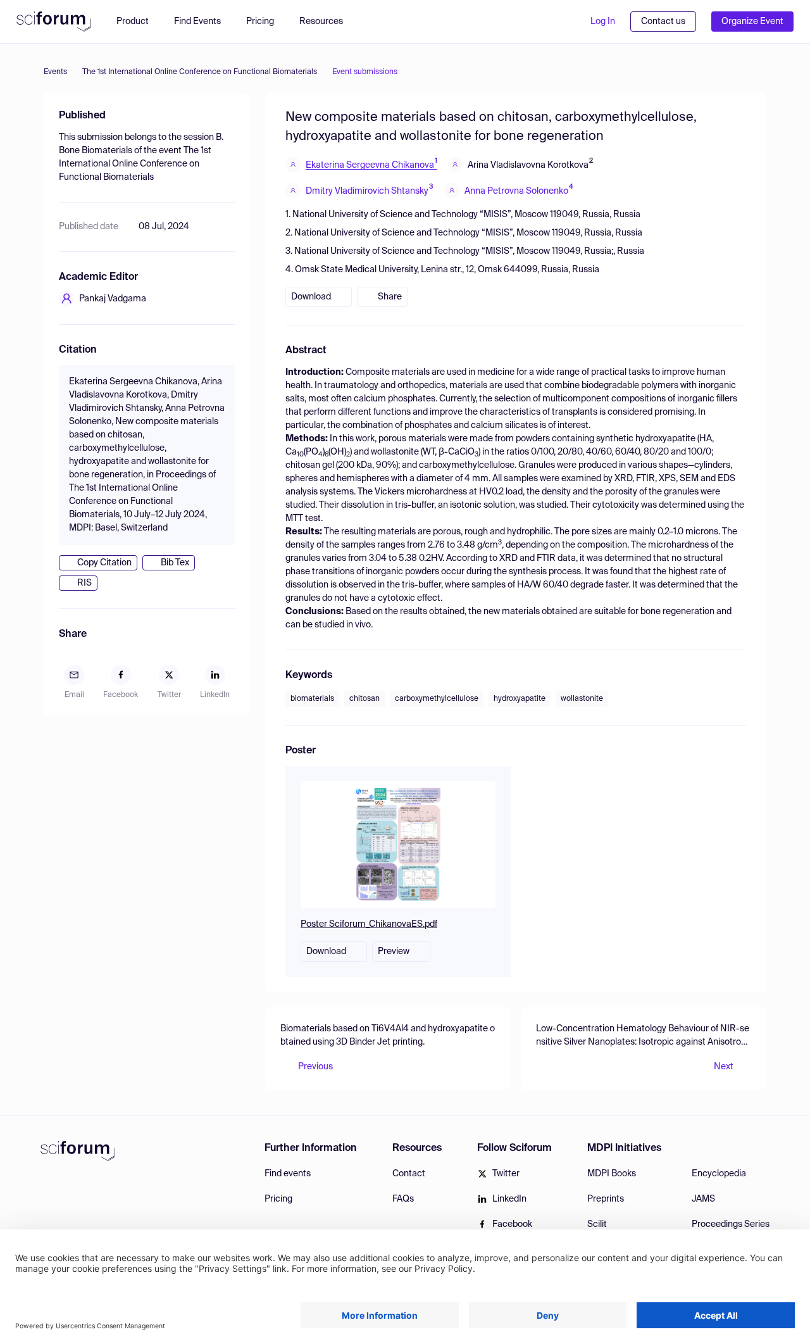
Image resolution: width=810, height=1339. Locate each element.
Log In (602, 21)
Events (55, 72)
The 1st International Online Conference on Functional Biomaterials (199, 72)
